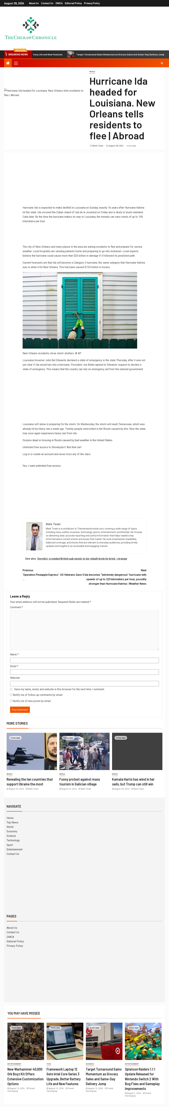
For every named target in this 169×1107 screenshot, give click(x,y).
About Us (34, 3)
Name (14, 654)
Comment (16, 607)
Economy (12, 831)
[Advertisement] (84, 180)
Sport (10, 845)
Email (14, 666)
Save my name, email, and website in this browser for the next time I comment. (59, 689)
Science (11, 835)
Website (15, 677)
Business (90, 1064)
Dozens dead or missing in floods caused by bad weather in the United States (67, 440)
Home (10, 818)
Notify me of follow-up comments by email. (38, 694)
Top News (12, 822)
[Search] (162, 63)
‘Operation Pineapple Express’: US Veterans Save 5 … (53, 575)
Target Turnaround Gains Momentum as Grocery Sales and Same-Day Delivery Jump (96, 54)
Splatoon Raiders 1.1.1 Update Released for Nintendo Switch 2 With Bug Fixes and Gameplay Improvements (142, 1079)
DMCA (59, 3)
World (92, 72)
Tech (49, 1064)
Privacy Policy (92, 3)
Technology (13, 840)
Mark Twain (98, 146)
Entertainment (14, 849)
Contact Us (47, 3)
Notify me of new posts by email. (32, 701)
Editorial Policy (73, 3)
